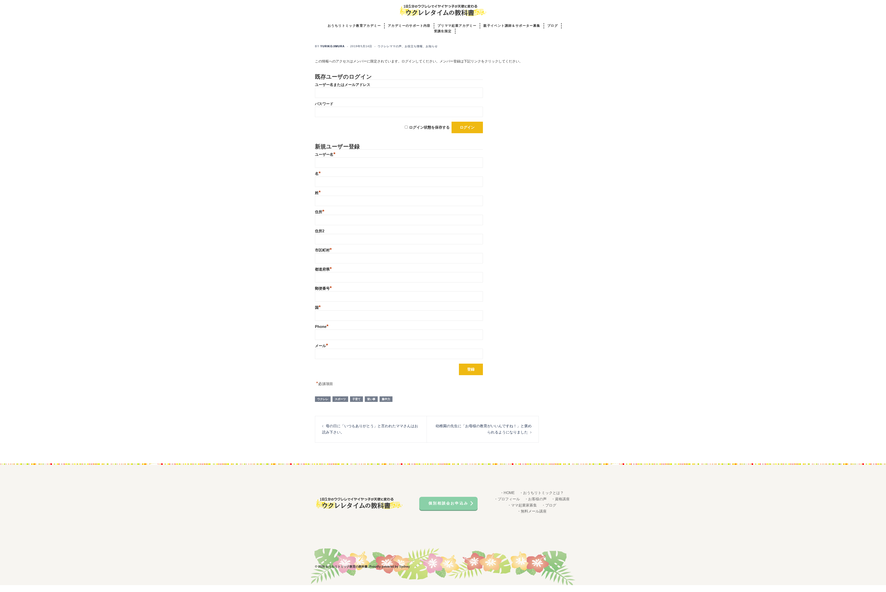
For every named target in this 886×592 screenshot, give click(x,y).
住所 (319, 212)
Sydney (404, 566)
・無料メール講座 (532, 511)
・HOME (507, 493)
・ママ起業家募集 (522, 505)
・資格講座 (560, 499)
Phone (322, 327)
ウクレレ (322, 399)
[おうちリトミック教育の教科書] (443, 12)
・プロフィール (507, 499)
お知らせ (432, 46)
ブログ (552, 25)
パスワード (324, 104)
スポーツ (340, 399)
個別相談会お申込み (448, 503)
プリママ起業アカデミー (456, 25)
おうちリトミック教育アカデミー (354, 25)
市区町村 (323, 250)
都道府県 (323, 269)
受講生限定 (443, 31)
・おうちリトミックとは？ (541, 493)
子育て (356, 399)
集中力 (386, 399)
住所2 (319, 231)
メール (321, 346)
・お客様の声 (535, 499)
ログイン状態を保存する (429, 127)
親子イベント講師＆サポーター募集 (511, 25)
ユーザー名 (325, 154)
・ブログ (549, 505)
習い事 (371, 399)
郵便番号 (323, 288)
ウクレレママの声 (390, 46)
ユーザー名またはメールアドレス (342, 85)
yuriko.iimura (332, 46)
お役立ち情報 (414, 46)
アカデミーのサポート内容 (409, 25)
